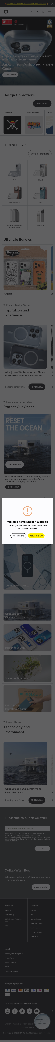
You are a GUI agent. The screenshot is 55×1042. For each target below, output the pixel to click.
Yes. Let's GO (36, 535)
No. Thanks (18, 535)
